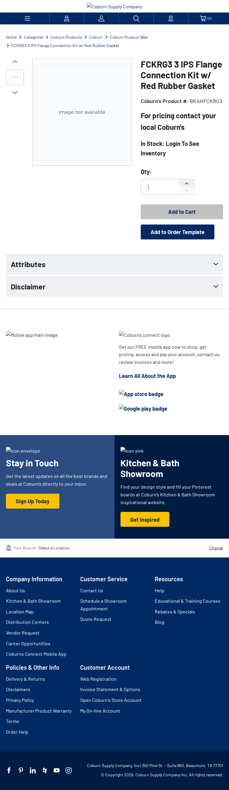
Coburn (96, 37)
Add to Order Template (178, 232)
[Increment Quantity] (186, 183)
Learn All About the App (147, 376)
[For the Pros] (66, 18)
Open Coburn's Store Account (111, 700)
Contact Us (91, 590)
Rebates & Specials (175, 611)
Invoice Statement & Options (110, 689)
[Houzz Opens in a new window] (45, 770)
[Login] (101, 18)
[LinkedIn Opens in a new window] (33, 770)
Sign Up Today (32, 501)
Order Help (17, 732)
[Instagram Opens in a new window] (69, 770)
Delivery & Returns (25, 679)
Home (11, 37)
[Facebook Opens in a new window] (9, 770)
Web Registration (98, 679)
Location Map (20, 611)
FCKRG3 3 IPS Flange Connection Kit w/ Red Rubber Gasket (65, 45)
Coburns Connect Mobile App (36, 654)
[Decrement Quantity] (186, 190)
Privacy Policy (20, 700)
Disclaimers (18, 689)
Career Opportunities (28, 643)
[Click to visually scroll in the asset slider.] (15, 62)
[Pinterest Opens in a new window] (21, 770)
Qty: (146, 171)
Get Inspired (145, 519)
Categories (34, 37)
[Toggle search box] (136, 18)
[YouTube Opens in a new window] (57, 770)
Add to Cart (182, 211)
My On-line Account (100, 710)
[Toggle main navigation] (27, 18)
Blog (159, 622)
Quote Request (96, 619)
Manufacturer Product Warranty (39, 710)
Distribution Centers (27, 622)
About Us (15, 590)
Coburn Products (66, 37)
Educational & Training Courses (187, 601)
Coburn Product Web (129, 37)
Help (159, 590)
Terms (12, 721)
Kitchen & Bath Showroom (33, 601)
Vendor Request (23, 632)
